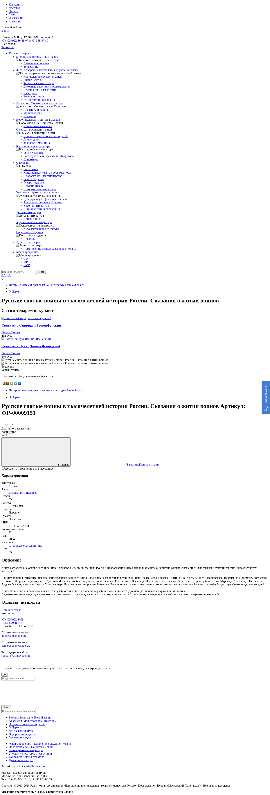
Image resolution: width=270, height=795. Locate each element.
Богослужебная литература (26, 750)
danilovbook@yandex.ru (15, 645)
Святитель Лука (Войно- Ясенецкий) (30, 346)
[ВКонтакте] (19, 383)
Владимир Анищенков (23, 492)
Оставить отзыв (11, 610)
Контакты (15, 21)
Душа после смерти (21, 760)
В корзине (132, 464)
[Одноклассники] (12, 383)
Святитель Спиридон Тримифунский (31, 325)
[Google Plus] (4, 383)
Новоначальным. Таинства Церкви (31, 746)
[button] (266, 397)
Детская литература (21, 730)
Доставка (14, 7)
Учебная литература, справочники (30, 753)
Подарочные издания (22, 734)
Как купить (16, 4)
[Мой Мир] (8, 383)
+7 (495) (12, 40)
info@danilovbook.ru (13, 635)
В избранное (45, 468)
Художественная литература (26, 756)
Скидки (14, 14)
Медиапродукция (20, 737)
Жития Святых (10, 332)
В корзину (63, 464)
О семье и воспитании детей (27, 724)
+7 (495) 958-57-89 (36, 40)
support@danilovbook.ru (15, 655)
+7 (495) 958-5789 (12, 622)
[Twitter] (16, 383)
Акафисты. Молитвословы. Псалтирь (32, 720)
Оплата (13, 11)
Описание (11, 560)
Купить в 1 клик (149, 464)
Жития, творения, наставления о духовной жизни (40, 743)
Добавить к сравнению (19, 468)
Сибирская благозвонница (25, 545)
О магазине (16, 17)
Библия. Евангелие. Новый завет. (30, 717)
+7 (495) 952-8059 (12, 619)
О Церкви (15, 727)
